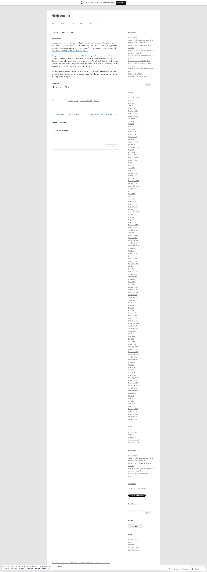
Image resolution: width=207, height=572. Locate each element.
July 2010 (131, 334)
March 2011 (132, 313)
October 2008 (132, 388)
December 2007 (133, 414)
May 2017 (131, 220)
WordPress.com (133, 442)
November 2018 (133, 181)
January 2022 (132, 113)
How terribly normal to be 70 (137, 76)
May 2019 (131, 165)
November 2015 (133, 240)
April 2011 (131, 310)
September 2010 (133, 328)
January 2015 (132, 253)
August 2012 (132, 279)
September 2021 (133, 121)
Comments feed (133, 440)
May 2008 (131, 401)
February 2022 (133, 111)
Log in (130, 435)
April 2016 (131, 233)
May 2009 (131, 370)
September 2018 (133, 186)
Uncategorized (73, 101)
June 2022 (131, 103)
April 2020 (131, 152)
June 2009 (131, 367)
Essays (73, 23)
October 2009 (132, 357)
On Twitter (132, 484)
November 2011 (133, 292)
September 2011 (133, 297)
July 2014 (131, 256)
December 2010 (133, 321)
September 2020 (133, 147)
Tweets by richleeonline (136, 488)
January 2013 (132, 271)
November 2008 (133, 385)
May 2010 (131, 339)
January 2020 (132, 160)
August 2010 (132, 331)
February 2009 (133, 378)
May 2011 (131, 308)
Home (54, 23)
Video (91, 23)
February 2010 (133, 347)
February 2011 (133, 315)
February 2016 (133, 235)
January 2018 (132, 204)
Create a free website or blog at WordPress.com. (67, 563)
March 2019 (132, 170)
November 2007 (133, 417)
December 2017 (133, 207)
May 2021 (131, 126)
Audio (82, 23)
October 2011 (132, 295)
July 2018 (131, 191)
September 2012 (133, 277)
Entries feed (132, 437)
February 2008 (133, 409)
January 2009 (132, 380)
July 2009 (131, 365)
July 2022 (131, 100)
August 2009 (132, 362)
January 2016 (132, 238)
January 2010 (132, 349)
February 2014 (133, 258)
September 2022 (133, 98)
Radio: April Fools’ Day (135, 74)
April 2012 (131, 284)
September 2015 (133, 246)
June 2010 (131, 336)
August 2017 (132, 214)
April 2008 (131, 404)
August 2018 (132, 189)
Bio (98, 23)
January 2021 (132, 137)
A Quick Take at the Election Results (65, 114)
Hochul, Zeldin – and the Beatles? (139, 61)
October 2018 (132, 183)
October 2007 (132, 419)
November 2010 (133, 323)
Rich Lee (96, 101)
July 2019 (131, 163)
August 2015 (132, 248)
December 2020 (133, 139)
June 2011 (131, 305)
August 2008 (132, 393)
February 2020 (133, 157)
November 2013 (133, 264)
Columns (63, 23)
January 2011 (132, 318)
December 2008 (133, 383)
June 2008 (131, 398)
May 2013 (131, 269)
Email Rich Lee (132, 504)
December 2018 (133, 178)
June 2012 (131, 282)
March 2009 (132, 375)
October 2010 (132, 326)
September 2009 (133, 360)
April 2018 (131, 199)
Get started (120, 2)
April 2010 (131, 341)
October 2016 (132, 230)
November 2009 (133, 354)
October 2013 (132, 266)
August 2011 (132, 300)
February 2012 (133, 287)
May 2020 (131, 150)
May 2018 (131, 196)
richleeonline (61, 16)
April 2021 (131, 129)
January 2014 (132, 261)
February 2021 (133, 134)
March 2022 (132, 108)
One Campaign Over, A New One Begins (104, 114)
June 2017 (131, 217)
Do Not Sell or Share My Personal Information (96, 563)
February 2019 (133, 173)
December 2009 (133, 352)
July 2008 (131, 396)
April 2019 (131, 168)
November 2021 (133, 116)
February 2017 (133, 225)
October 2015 (132, 243)
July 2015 (131, 251)
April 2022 (131, 106)
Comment (111, 146)
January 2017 (132, 227)
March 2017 (132, 222)
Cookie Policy (45, 568)
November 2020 (133, 142)
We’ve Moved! (132, 37)
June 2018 (131, 194)
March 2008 (132, 406)
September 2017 (133, 212)
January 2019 (132, 176)
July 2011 (131, 303)
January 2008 (132, 411)
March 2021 (132, 132)
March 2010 (132, 344)
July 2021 (131, 124)
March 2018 (132, 202)
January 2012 (132, 290)
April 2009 (131, 372)
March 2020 (132, 155)
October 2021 (132, 119)
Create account (133, 432)
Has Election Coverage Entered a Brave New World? (70, 51)
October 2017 (132, 209)
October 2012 (132, 274)
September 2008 (133, 391)
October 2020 (132, 145)
